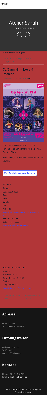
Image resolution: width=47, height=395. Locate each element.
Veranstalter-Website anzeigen (15, 225)
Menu (4, 4)
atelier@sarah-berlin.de (17, 377)
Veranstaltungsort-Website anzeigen (18, 288)
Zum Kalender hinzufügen (20, 173)
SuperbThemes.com (23, 392)
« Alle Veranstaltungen (14, 52)
